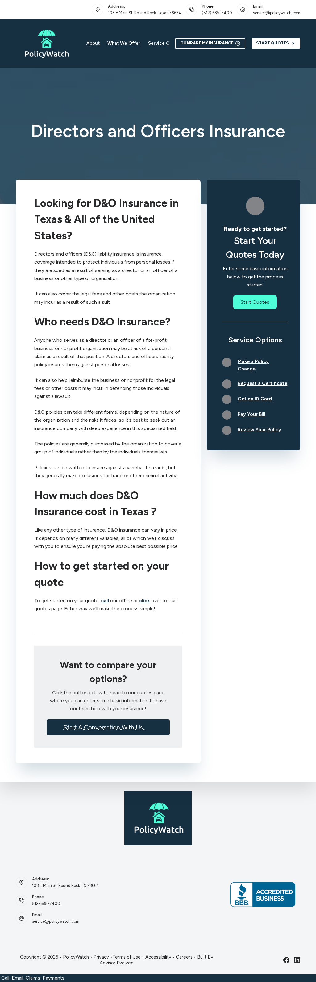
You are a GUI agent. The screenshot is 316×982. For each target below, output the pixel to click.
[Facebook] (286, 960)
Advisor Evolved (117, 963)
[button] (108, 727)
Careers (184, 957)
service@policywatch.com (276, 12)
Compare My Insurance (207, 43)
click (144, 601)
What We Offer (123, 43)
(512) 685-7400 (217, 12)
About (93, 43)
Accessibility (158, 957)
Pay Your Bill (251, 414)
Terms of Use (126, 957)
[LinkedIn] (297, 960)
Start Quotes (272, 43)
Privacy (101, 957)
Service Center (164, 43)
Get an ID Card (255, 399)
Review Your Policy (259, 429)
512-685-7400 (46, 903)
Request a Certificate (262, 383)
